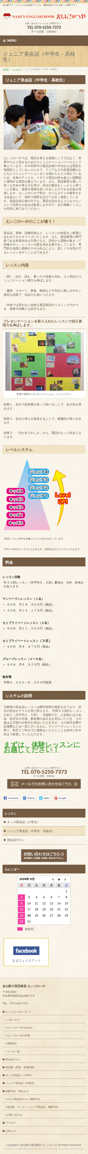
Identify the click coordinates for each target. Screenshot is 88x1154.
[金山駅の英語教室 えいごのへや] (44, 15)
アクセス (11, 1122)
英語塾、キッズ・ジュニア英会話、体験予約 (32, 1107)
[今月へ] (59, 879)
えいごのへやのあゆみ (19, 1027)
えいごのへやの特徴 (18, 1035)
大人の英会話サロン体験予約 (23, 1099)
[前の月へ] (51, 879)
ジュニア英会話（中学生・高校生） (31, 831)
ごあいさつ (13, 1019)
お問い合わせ (14, 1114)
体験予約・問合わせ (17, 1091)
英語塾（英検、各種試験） (21, 1067)
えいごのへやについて (18, 1011)
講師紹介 (12, 1043)
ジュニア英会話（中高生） (21, 1083)
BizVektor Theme (44, 1148)
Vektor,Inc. (64, 1148)
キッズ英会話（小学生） (23, 822)
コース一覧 (13, 1051)
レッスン (11, 813)
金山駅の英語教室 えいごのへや (39, 1145)
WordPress (25, 1148)
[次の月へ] (66, 879)
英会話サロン (16, 840)
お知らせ (11, 1130)
